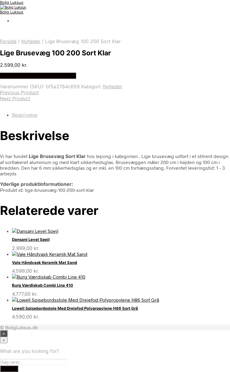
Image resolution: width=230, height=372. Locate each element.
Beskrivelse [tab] (24, 115)
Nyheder (30, 41)
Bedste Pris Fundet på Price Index (38, 76)
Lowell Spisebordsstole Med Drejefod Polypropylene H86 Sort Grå (75, 308)
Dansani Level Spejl (31, 239)
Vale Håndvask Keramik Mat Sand (44, 262)
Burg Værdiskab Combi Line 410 (42, 285)
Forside (8, 41)
